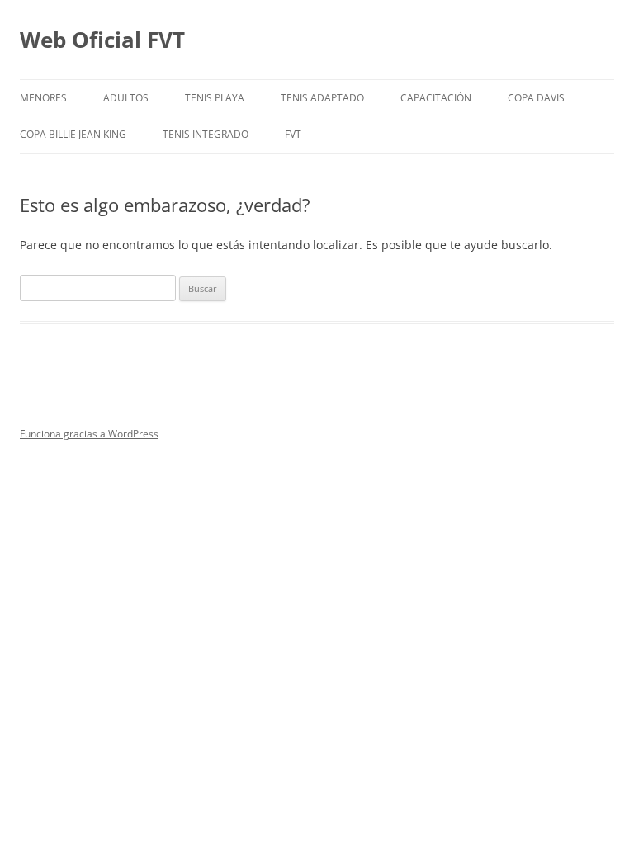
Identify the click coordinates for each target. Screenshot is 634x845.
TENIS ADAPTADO (322, 98)
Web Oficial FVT (102, 39)
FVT (293, 134)
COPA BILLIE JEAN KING (73, 134)
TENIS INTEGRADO (205, 134)
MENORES (43, 98)
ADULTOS (126, 98)
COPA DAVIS (536, 98)
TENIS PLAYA (214, 98)
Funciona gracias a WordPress (89, 434)
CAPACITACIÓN (435, 98)
